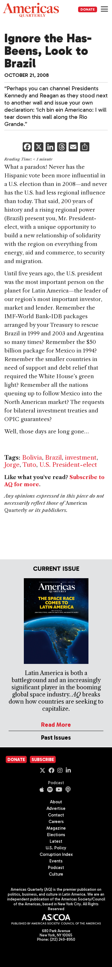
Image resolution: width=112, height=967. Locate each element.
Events (56, 861)
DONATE (87, 9)
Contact (56, 815)
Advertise (56, 808)
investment (80, 457)
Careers (56, 821)
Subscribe (43, 759)
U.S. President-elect (68, 464)
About (56, 801)
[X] (39, 147)
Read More (56, 724)
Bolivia (32, 457)
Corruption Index (56, 854)
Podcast (56, 782)
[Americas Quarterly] (31, 10)
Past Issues (56, 737)
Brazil (53, 457)
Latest (56, 841)
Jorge (12, 464)
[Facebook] (27, 147)
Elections (56, 834)
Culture (56, 874)
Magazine (56, 828)
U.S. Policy (56, 847)
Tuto (29, 464)
